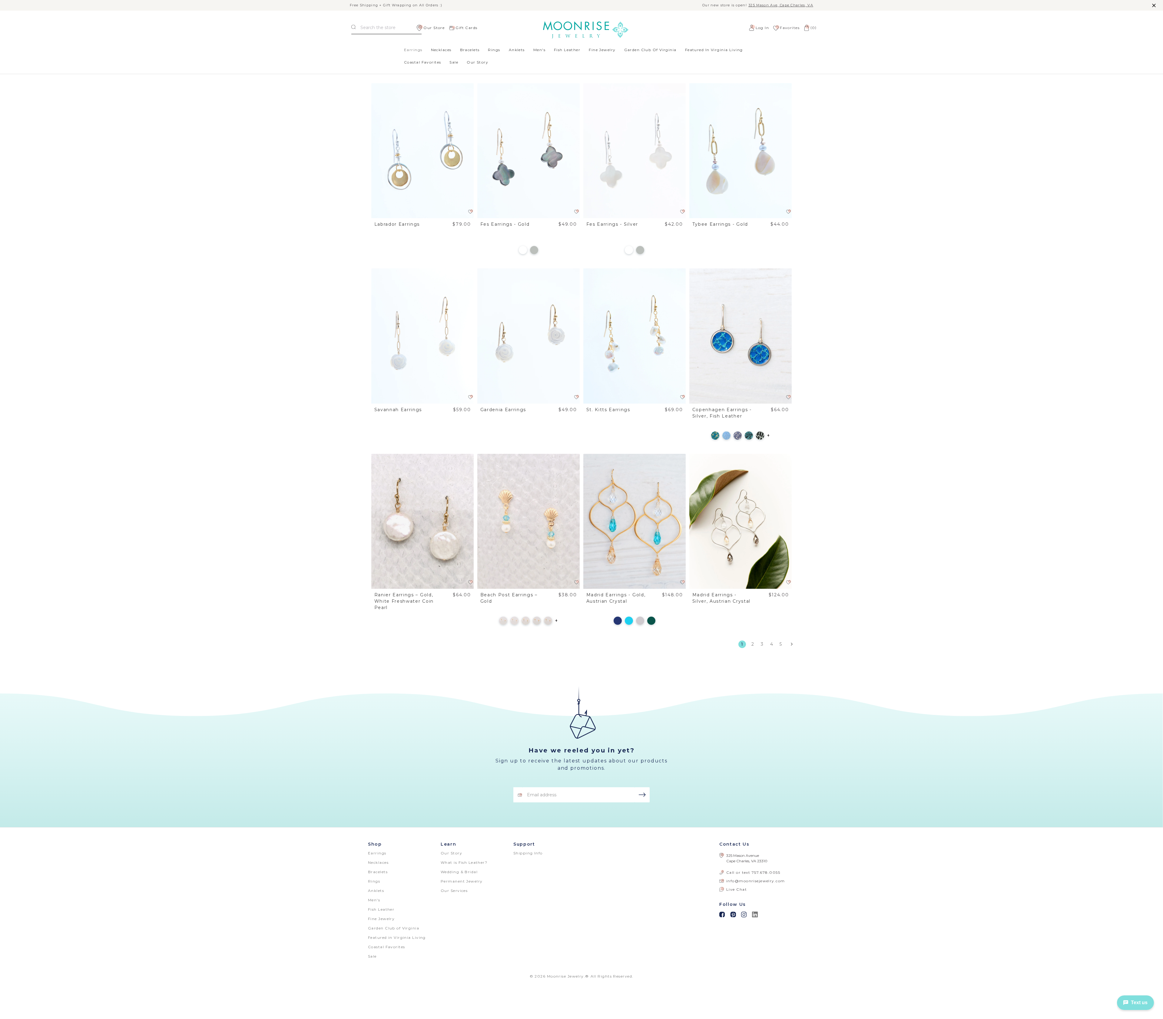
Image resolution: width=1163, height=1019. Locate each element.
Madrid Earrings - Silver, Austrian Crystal (721, 598)
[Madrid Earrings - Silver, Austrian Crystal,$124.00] (740, 521)
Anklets (517, 50)
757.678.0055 (766, 872)
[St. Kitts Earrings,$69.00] (634, 336)
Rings (494, 50)
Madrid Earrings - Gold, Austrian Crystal (616, 598)
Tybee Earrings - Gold (720, 224)
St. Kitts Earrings (608, 409)
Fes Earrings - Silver (612, 224)
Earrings (413, 50)
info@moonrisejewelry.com (755, 881)
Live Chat (736, 889)
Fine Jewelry (602, 50)
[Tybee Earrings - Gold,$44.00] (740, 150)
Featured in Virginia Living (714, 50)
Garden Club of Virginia (650, 50)
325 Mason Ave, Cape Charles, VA (780, 5)
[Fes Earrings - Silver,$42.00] (634, 150)
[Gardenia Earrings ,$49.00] (528, 336)
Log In (762, 27)
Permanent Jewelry (461, 881)
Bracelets (470, 50)
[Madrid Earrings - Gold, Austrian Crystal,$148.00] (634, 521)
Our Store (434, 27)
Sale (453, 62)
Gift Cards (466, 27)
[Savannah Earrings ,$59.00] (422, 336)
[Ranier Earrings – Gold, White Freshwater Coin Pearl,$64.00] (422, 521)
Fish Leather (567, 50)
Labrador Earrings (397, 224)
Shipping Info (528, 853)
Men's (539, 50)
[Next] (790, 644)
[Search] (353, 27)
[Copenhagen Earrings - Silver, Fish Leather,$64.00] (740, 336)
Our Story (477, 62)
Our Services (454, 890)
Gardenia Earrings (503, 409)
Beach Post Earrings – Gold (509, 598)
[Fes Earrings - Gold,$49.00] (528, 150)
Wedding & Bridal (459, 872)
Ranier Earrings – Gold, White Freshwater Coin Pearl (404, 601)
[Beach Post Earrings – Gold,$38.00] (528, 521)
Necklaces (441, 50)
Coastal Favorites (422, 62)
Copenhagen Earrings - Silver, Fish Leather (722, 413)
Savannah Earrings (398, 409)
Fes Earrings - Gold (505, 224)
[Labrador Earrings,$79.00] (422, 150)
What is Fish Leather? (464, 862)
